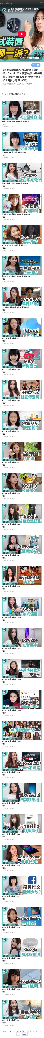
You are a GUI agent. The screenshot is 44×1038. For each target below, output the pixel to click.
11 (18, 1034)
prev (4, 1031)
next (25, 1034)
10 (40, 1031)
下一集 (35, 65)
